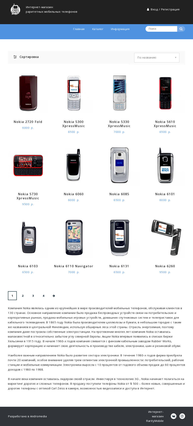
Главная (79, 29)
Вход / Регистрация (165, 9)
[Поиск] (181, 29)
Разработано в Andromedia (27, 416)
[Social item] (173, 416)
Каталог (97, 29)
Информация (120, 29)
